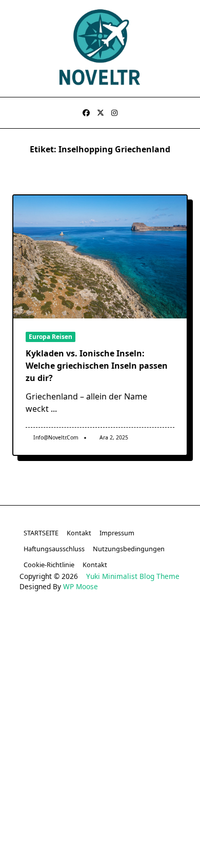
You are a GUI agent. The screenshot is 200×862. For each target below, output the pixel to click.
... (54, 408)
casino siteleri (34, 643)
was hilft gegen (51, 830)
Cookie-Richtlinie (49, 564)
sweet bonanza (45, 627)
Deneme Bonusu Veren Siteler (100, 689)
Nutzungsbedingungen (129, 548)
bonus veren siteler (100, 643)
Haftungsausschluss (54, 548)
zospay (150, 814)
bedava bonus (86, 659)
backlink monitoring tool (138, 845)
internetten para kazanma (131, 830)
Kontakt (79, 532)
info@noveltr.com (55, 437)
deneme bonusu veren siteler (130, 627)
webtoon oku (61, 814)
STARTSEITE (41, 532)
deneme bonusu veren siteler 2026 (100, 705)
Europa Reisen (50, 336)
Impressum (116, 532)
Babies (76, 845)
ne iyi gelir (39, 845)
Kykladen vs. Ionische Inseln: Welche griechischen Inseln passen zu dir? (97, 366)
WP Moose (80, 586)
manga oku (110, 814)
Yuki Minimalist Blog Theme (132, 576)
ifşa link (155, 799)
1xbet (128, 659)
